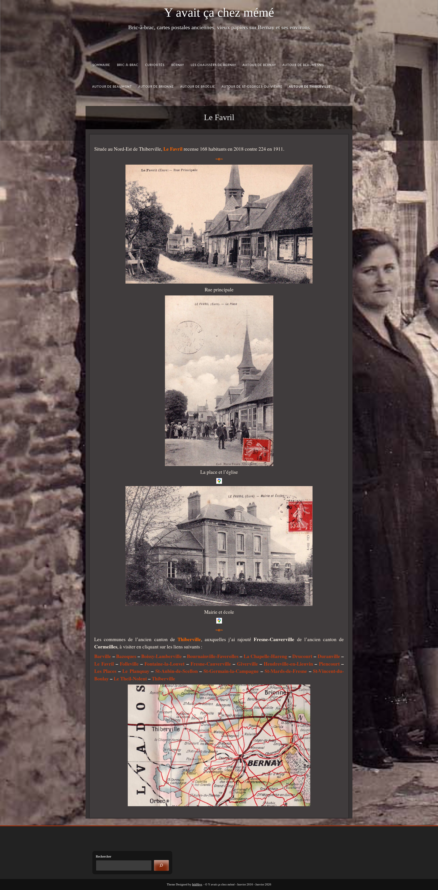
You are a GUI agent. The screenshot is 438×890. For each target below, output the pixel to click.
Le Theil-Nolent (130, 678)
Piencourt (329, 663)
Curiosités (155, 65)
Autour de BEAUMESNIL (303, 65)
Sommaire (101, 65)
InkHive (197, 884)
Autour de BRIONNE (156, 86)
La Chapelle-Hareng (265, 656)
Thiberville (163, 678)
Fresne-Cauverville (210, 663)
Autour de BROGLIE (197, 86)
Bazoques (126, 656)
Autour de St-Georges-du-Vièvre (252, 86)
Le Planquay (135, 670)
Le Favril (104, 663)
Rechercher (103, 856)
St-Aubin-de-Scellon (176, 670)
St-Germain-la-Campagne (231, 670)
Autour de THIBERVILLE (309, 86)
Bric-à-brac (127, 65)
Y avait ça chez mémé (219, 12)
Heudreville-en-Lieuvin (288, 663)
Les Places (105, 670)
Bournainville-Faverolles (212, 656)
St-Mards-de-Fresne (286, 670)
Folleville (129, 663)
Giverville (247, 663)
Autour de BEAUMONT (112, 86)
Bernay (177, 65)
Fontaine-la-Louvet (164, 663)
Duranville (329, 656)
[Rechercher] (161, 865)
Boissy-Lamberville (161, 656)
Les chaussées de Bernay (213, 65)
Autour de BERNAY (259, 65)
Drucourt (302, 656)
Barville (102, 656)
